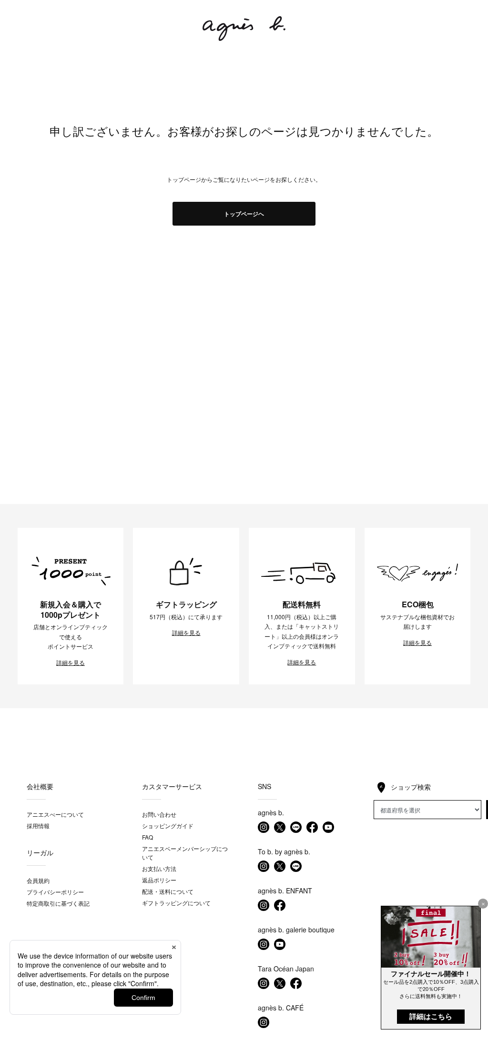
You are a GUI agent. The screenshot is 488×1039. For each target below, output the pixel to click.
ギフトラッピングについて (176, 903)
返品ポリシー (159, 880)
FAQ (147, 837)
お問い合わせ (159, 814)
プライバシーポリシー (55, 892)
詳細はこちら (430, 1016)
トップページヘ (244, 213)
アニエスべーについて (55, 814)
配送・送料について (167, 891)
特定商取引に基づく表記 (58, 903)
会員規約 (38, 880)
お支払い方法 (159, 868)
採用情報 (38, 825)
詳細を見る (70, 662)
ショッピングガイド (167, 825)
